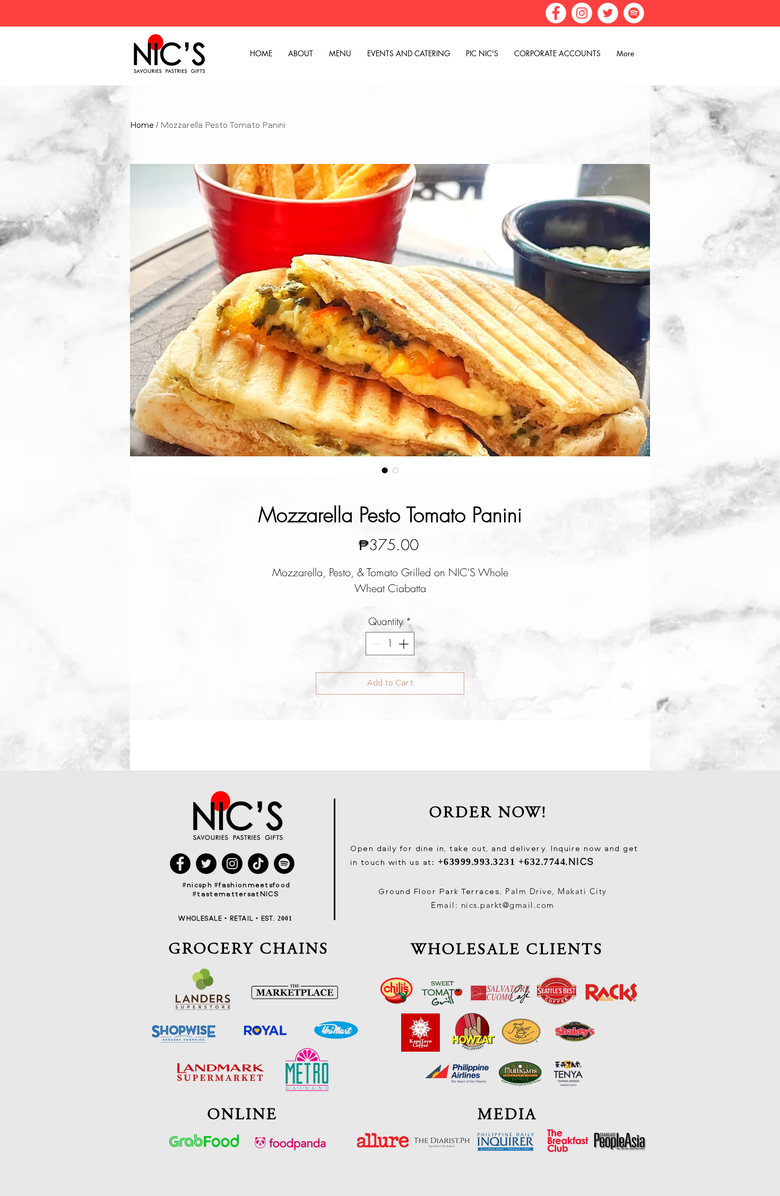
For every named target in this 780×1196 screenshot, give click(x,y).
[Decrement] (376, 643)
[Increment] (404, 643)
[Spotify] (633, 13)
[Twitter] (607, 13)
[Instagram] (581, 13)
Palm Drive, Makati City (556, 891)
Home (142, 126)
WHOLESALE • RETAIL (217, 919)
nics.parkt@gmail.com (507, 905)
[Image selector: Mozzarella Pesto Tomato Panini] (384, 470)
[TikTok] (258, 863)
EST (266, 919)
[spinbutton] (390, 643)
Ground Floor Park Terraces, (441, 892)
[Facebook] (555, 13)
